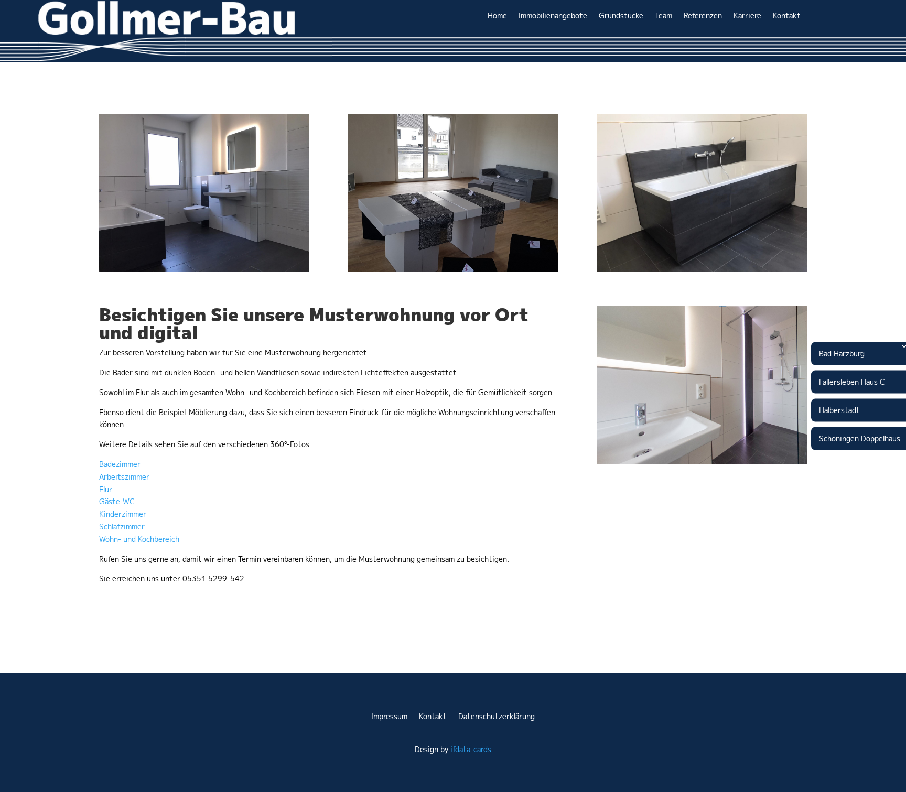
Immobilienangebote (553, 15)
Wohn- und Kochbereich (139, 539)
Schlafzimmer (122, 526)
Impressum (389, 716)
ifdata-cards (470, 749)
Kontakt (787, 15)
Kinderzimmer (122, 514)
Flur (105, 489)
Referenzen (703, 15)
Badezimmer (120, 464)
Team (663, 15)
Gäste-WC (117, 501)
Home (497, 15)
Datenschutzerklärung (496, 716)
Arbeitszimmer (124, 477)
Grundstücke (621, 15)
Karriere (747, 15)
